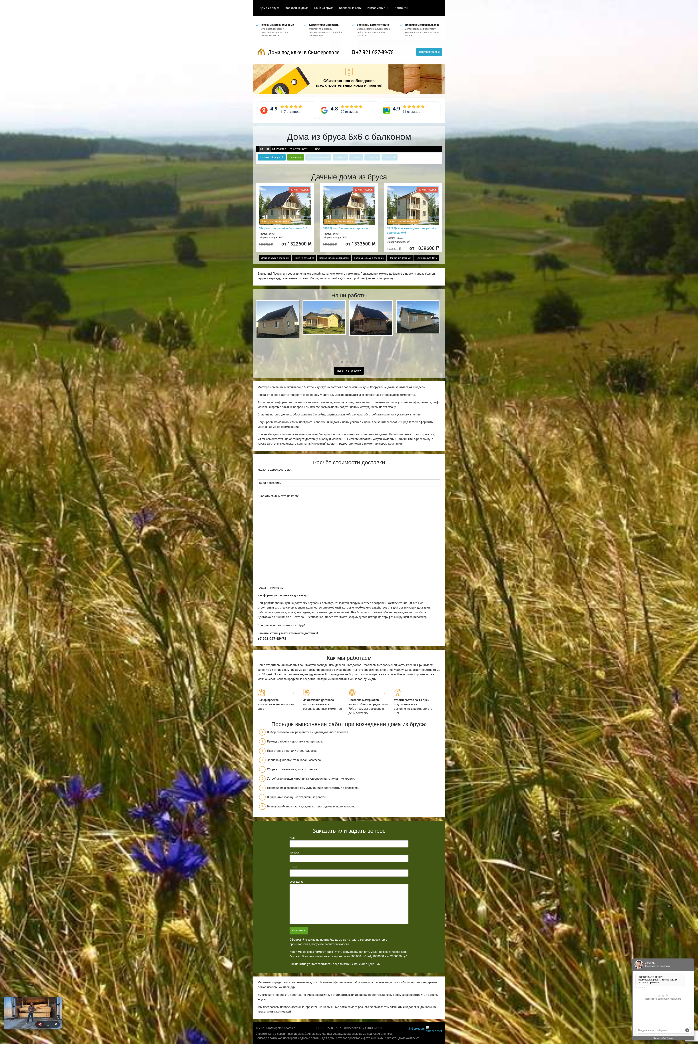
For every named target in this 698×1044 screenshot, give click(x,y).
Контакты (401, 8)
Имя (292, 837)
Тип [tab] (266, 149)
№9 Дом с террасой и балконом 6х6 (283, 228)
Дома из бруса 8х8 (304, 258)
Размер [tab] (280, 149)
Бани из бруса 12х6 (427, 258)
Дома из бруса (270, 8)
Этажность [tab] (300, 149)
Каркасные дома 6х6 (400, 258)
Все (317, 149)
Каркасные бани (350, 8)
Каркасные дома (296, 8)
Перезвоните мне (429, 52)
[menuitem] (269, 8)
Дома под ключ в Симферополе (303, 52)
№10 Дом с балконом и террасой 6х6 (348, 228)
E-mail (293, 867)
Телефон (295, 852)
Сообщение (296, 881)
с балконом (296, 157)
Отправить (298, 930)
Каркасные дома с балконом (369, 258)
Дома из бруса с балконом (275, 258)
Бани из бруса (323, 8)
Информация (376, 8)
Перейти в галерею (348, 370)
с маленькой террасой (271, 157)
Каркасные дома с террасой (334, 258)
